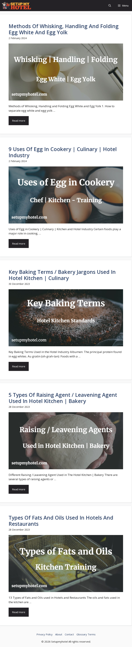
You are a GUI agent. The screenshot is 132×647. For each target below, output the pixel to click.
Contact (69, 634)
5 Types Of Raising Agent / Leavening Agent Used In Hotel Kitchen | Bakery (63, 398)
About (58, 634)
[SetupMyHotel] (16, 5)
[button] (109, 5)
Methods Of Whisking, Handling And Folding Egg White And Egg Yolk (64, 29)
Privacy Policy (44, 634)
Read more (18, 120)
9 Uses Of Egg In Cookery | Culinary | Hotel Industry (63, 152)
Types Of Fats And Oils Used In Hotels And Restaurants (61, 520)
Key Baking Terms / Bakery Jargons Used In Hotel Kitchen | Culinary (62, 275)
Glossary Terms (86, 634)
